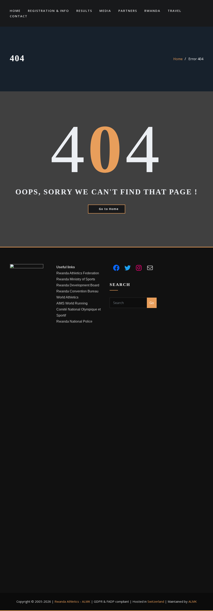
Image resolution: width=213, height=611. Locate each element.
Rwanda (152, 11)
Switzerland (155, 601)
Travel (174, 11)
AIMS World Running (72, 303)
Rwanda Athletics (66, 601)
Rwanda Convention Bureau (77, 291)
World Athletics (67, 297)
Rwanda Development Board (77, 285)
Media (105, 11)
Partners (127, 11)
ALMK (86, 601)
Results (84, 11)
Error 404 (195, 59)
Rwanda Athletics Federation (77, 273)
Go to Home (109, 209)
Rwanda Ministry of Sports (75, 279)
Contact (18, 16)
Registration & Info (48, 11)
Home (15, 11)
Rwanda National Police (74, 321)
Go (152, 303)
